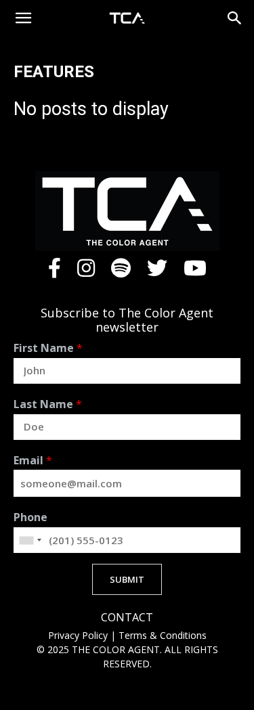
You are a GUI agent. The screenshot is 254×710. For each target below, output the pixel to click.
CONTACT (127, 618)
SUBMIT (127, 579)
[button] (23, 18)
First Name (48, 348)
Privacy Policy (79, 635)
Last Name (48, 404)
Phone (30, 517)
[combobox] (29, 540)
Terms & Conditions (163, 635)
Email (33, 460)
